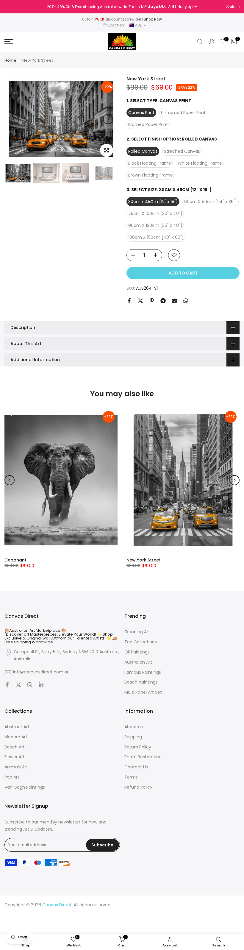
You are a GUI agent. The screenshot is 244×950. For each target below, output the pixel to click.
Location (116, 25)
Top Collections (140, 642)
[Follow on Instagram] (29, 685)
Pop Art (11, 777)
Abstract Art (16, 727)
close (12, 7)
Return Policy (137, 747)
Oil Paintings (137, 652)
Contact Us (136, 767)
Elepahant (15, 560)
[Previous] (14, 119)
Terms (131, 777)
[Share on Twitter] (140, 300)
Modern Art (15, 737)
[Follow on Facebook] (7, 685)
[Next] (108, 119)
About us (133, 727)
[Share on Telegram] (163, 300)
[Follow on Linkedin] (41, 685)
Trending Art (137, 632)
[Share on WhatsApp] (185, 300)
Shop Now (153, 19)
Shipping (133, 737)
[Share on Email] (174, 300)
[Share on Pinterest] (151, 300)
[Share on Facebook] (129, 300)
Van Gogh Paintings (24, 787)
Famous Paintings (142, 672)
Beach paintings (141, 682)
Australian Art (138, 662)
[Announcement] (122, 6)
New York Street (143, 560)
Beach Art (14, 747)
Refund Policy (138, 787)
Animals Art (16, 767)
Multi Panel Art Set (143, 692)
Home (10, 60)
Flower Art (14, 757)
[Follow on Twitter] (18, 685)
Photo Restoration (143, 757)
